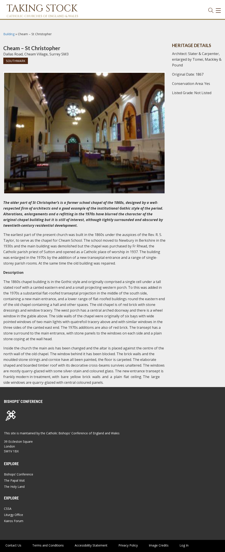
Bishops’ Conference (18, 474)
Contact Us (13, 545)
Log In (184, 545)
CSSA (7, 508)
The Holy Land (14, 486)
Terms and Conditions (48, 545)
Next (172, 76)
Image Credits (159, 545)
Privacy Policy (128, 545)
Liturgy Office (13, 515)
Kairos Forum (13, 521)
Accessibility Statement (91, 545)
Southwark (15, 61)
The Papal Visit (14, 480)
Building (9, 34)
